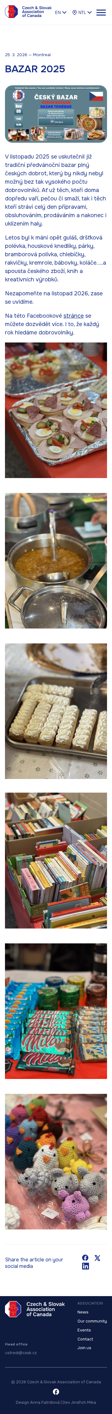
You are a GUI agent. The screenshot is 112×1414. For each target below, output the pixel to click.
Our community (92, 1321)
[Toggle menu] (101, 12)
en (58, 12)
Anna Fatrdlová (45, 1402)
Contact (85, 1339)
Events (84, 1330)
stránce (73, 315)
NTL (82, 12)
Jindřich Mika (83, 1402)
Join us (84, 1347)
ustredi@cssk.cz (21, 1352)
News (82, 1312)
